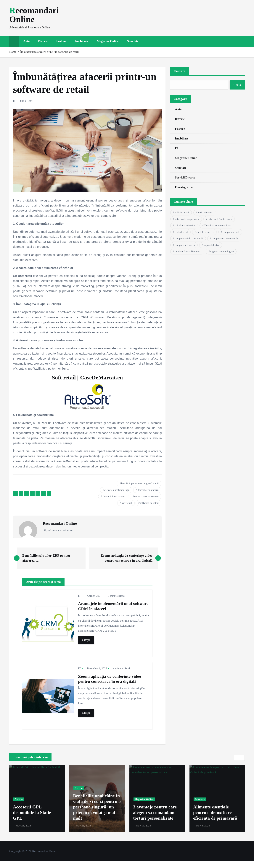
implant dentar (211, 245)
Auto (26, 41)
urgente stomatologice (222, 251)
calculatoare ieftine (185, 225)
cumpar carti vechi (185, 245)
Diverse (43, 41)
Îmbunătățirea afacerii (114, 496)
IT (14, 101)
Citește (86, 639)
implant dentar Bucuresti (188, 251)
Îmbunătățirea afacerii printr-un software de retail (49, 51)
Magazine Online (108, 41)
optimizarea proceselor (146, 496)
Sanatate (132, 41)
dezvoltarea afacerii (148, 490)
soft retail (127, 503)
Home (13, 51)
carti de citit (181, 232)
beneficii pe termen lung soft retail (140, 483)
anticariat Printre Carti (220, 219)
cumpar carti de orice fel (225, 238)
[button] (236, 758)
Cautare (179, 71)
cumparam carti (231, 232)
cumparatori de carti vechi (189, 238)
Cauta (237, 84)
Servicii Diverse (185, 177)
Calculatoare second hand (217, 225)
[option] (37, 798)
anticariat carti (205, 212)
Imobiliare (82, 41)
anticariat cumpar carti (187, 219)
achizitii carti (182, 212)
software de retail (149, 503)
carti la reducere (205, 232)
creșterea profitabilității (117, 490)
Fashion (61, 41)
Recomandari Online (60, 523)
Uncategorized (184, 187)
